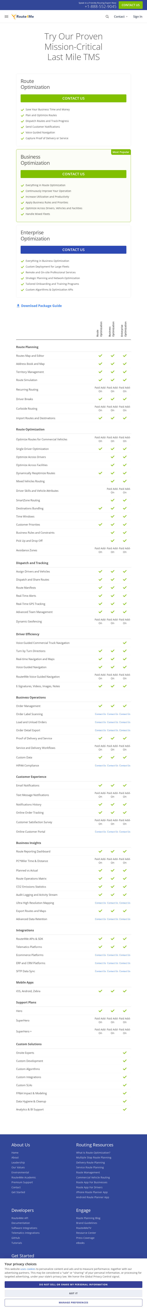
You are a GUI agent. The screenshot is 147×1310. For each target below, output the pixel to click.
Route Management (88, 1172)
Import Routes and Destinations (35, 418)
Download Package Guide (41, 305)
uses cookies (27, 1269)
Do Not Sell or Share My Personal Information (73, 1284)
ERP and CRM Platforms (30, 963)
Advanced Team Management (34, 612)
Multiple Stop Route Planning (93, 1157)
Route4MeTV (83, 1228)
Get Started (18, 1192)
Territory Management (30, 372)
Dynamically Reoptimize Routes (35, 473)
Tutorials (16, 1243)
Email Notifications (27, 785)
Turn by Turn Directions (30, 651)
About (15, 1157)
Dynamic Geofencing (29, 621)
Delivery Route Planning (90, 1162)
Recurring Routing (27, 389)
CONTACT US (131, 5)
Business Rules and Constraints (35, 532)
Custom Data (24, 757)
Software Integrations (24, 1228)
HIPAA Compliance (27, 765)
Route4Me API (19, 1218)
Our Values (18, 1167)
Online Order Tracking (30, 812)
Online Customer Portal (30, 831)
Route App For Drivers (89, 1187)
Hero (19, 1011)
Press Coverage (85, 1238)
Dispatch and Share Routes (32, 579)
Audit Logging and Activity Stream (37, 894)
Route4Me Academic (23, 1177)
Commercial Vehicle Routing (93, 1177)
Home (14, 1152)
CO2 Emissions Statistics (31, 886)
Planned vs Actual (27, 870)
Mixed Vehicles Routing (30, 481)
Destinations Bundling (29, 508)
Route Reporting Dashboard (33, 851)
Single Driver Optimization (32, 449)
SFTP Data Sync (25, 971)
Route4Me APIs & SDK (29, 939)
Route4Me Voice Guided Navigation (38, 676)
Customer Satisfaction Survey (34, 822)
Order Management (28, 706)
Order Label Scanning (29, 714)
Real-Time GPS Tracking (30, 604)
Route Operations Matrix (31, 878)
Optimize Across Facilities (32, 465)
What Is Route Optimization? (93, 1152)
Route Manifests (26, 587)
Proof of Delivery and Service (34, 738)
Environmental (20, 1172)
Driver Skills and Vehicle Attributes (37, 490)
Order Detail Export (28, 730)
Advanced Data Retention (31, 919)
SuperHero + (24, 1031)
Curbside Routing (26, 408)
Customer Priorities (28, 524)
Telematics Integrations (25, 1232)
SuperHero (22, 1020)
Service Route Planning (90, 1167)
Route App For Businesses (91, 1182)
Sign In (137, 17)
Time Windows (25, 516)
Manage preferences (73, 1302)
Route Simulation (26, 380)
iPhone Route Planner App (92, 1192)
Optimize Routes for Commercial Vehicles (41, 439)
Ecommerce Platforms (29, 955)
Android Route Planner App (92, 1197)
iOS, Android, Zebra (28, 991)
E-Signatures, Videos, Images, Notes (38, 686)
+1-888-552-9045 (101, 6)
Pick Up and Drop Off (29, 540)
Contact (119, 17)
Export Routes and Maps (31, 911)
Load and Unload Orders (31, 722)
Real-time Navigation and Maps (35, 659)
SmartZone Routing (28, 500)
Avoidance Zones (26, 550)
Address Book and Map (30, 364)
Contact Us (100, 714)
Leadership (18, 1162)
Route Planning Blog (88, 1218)
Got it (73, 1293)
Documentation (20, 1223)
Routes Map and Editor (30, 355)
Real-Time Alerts (26, 595)
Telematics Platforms (29, 947)
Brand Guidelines (86, 1223)
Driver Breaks (24, 399)
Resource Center (86, 1232)
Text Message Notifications (32, 795)
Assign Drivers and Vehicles (33, 571)
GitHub (15, 1238)
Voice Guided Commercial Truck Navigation (43, 643)
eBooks (80, 1243)
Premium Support (22, 1182)
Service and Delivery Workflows (35, 748)
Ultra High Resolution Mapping (35, 903)
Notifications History (28, 804)
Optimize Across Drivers (31, 457)
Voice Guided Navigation (31, 667)
